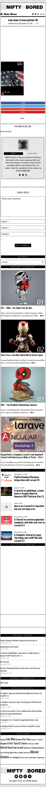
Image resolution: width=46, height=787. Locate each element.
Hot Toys (13, 743)
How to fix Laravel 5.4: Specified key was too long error (29, 507)
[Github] (38, 14)
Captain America (37, 747)
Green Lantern (24, 757)
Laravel (20, 747)
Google (2, 739)
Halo (1, 752)
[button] (43, 262)
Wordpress (33, 757)
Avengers (16, 757)
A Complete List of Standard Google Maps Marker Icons (19, 720)
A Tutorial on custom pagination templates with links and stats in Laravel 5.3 (29, 522)
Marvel (3, 747)
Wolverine (27, 752)
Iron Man (10, 739)
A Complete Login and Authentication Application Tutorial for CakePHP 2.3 (21, 694)
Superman (27, 747)
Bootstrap (12, 747)
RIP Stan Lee (4, 661)
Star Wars (26, 739)
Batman (19, 739)
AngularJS (4, 743)
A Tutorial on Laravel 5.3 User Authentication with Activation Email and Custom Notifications (21, 712)
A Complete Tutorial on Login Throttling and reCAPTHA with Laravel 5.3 (28, 537)
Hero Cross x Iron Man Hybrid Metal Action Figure (22, 355)
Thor (10, 757)
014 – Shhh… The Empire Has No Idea (16, 307)
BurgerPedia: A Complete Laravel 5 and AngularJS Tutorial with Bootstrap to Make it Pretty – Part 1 (22, 456)
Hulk (36, 743)
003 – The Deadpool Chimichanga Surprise (19, 404)
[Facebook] (32, 14)
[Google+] (35, 14)
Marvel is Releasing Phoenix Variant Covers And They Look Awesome (20, 669)
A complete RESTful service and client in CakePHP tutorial (20, 726)
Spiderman (41, 757)
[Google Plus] (21, 776)
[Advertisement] (23, 45)
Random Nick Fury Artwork (9, 646)
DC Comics (22, 743)
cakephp (20, 752)
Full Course (31, 743)
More (42, 315)
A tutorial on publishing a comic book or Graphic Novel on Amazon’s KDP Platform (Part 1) (29, 493)
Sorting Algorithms (11, 752)
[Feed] (41, 14)
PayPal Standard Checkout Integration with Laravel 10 (26, 478)
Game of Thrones (37, 739)
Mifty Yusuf (31, 781)
